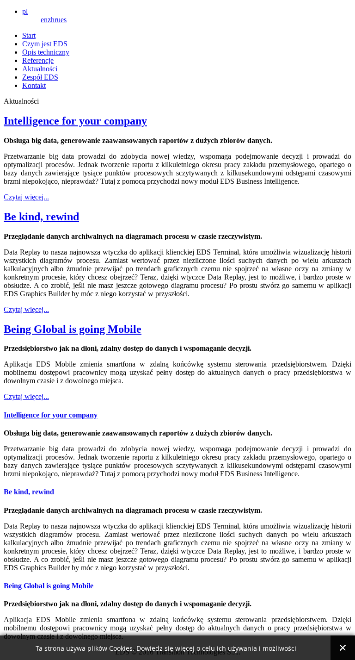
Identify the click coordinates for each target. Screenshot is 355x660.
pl (25, 11)
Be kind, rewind (41, 217)
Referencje (38, 60)
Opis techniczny (45, 52)
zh (51, 20)
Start (29, 35)
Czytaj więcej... (26, 197)
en (44, 20)
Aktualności (39, 69)
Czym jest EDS (44, 44)
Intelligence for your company (75, 121)
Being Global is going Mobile (72, 329)
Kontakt (34, 85)
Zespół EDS (40, 77)
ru (58, 20)
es (64, 20)
